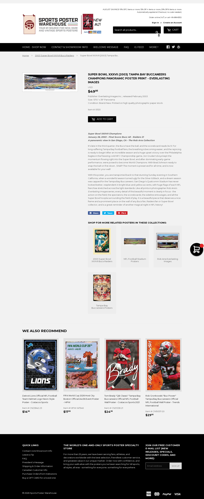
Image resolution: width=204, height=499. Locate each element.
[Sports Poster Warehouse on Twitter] (173, 47)
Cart (175, 29)
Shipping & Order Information (37, 466)
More (153, 47)
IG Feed (139, 47)
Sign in (155, 23)
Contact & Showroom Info (69, 47)
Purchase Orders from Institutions (39, 474)
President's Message (33, 462)
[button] (137, 35)
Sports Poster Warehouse (43, 493)
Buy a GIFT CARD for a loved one (39, 478)
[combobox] (137, 29)
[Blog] (178, 47)
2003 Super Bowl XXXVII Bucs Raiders (54, 55)
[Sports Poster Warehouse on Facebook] (168, 47)
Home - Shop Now (34, 47)
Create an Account (172, 23)
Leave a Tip (28, 454)
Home (25, 55)
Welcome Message (105, 47)
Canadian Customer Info (34, 470)
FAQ (126, 47)
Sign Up (176, 466)
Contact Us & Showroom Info (37, 451)
